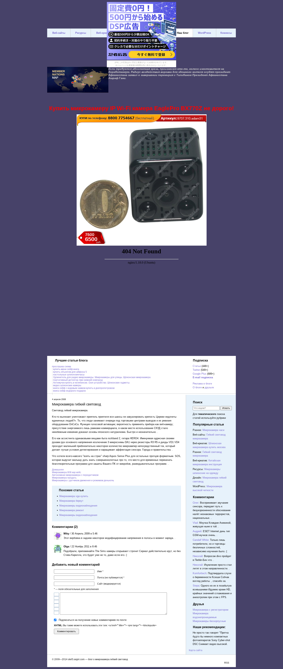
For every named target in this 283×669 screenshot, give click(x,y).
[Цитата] (56, 612)
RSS (226, 662)
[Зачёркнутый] (56, 605)
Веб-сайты (58, 32)
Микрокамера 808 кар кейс (66, 472)
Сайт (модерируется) (109, 583)
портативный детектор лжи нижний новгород (78, 380)
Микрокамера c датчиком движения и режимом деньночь (83, 480)
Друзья (198, 604)
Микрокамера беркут (71, 500)
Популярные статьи (208, 424)
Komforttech (199, 573)
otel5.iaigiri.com (76, 659)
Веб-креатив (103, 32)
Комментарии (203, 497)
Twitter (196, 369)
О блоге (197, 387)
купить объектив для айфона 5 (70, 372)
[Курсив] (56, 598)
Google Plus (199, 373)
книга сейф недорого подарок (69, 390)
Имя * (100, 571)
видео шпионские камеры (67, 385)
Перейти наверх (179, 630)
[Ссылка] (56, 609)
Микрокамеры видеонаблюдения (78, 505)
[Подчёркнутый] (56, 601)
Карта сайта (195, 650)
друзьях (209, 387)
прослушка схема (61, 366)
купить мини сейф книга (66, 369)
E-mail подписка (203, 377)
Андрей (197, 531)
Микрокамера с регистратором (210, 609)
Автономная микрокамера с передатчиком (75, 475)
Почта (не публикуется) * (110, 577)
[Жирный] (56, 594)
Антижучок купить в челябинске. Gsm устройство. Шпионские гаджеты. (91, 382)
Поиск (197, 402)
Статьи (197, 366)
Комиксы (226, 32)
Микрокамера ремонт (71, 510)
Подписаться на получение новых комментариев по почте (92, 619)
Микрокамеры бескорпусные (209, 621)
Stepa (196, 585)
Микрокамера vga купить (73, 496)
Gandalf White (200, 539)
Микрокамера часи (213, 430)
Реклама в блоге (202, 383)
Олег (195, 502)
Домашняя (58, 469)
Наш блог (182, 32)
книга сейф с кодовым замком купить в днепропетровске (84, 388)
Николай (198, 556)
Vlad (195, 522)
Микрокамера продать (64, 477)
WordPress (204, 32)
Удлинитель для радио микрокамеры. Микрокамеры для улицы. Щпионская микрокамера (102, 377)
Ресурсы (80, 32)
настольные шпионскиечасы (69, 374)
